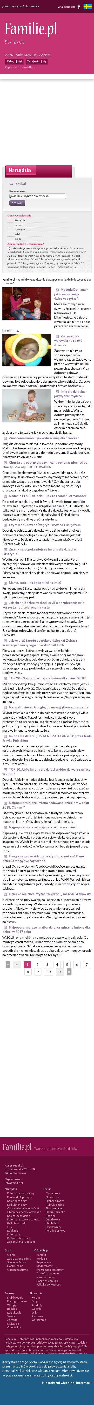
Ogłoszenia (53, 1193)
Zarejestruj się (36, 61)
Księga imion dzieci (19, 1215)
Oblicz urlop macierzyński (23, 1208)
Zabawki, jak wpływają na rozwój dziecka (68, 340)
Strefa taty (52, 1223)
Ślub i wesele (54, 1208)
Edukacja (13, 1230)
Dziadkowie (53, 1219)
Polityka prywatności (48, 1284)
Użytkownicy (53, 1226)
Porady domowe (55, 1230)
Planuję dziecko (55, 1211)
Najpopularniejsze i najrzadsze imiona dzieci (43, 827)
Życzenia (37, 1316)
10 (49, 972)
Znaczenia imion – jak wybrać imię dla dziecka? (44, 438)
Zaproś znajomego (47, 1273)
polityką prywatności (56, 1375)
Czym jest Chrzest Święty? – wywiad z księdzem (45, 525)
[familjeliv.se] (87, 7)
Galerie (36, 1308)
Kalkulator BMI (16, 1223)
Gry (9, 1226)
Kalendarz (13, 1234)
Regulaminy (43, 1262)
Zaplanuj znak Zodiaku (21, 1241)
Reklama (41, 1258)
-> (60, 972)
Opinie (11, 1254)
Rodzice (51, 1215)
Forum (18, 224)
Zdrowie (12, 1319)
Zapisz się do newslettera (20, 67)
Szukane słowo (17, 191)
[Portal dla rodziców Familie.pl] (31, 36)
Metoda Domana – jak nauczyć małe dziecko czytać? (71, 294)
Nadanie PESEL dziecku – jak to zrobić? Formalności (47, 496)
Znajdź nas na (67, 6)
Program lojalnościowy (50, 1269)
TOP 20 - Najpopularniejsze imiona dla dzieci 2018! (47, 678)
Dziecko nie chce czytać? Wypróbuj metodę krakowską (50, 894)
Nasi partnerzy (45, 1277)
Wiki (17, 234)
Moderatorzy (44, 1265)
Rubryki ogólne (55, 1204)
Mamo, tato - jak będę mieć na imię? (35, 583)
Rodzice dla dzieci (18, 1238)
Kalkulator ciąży (17, 1204)
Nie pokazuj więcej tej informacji (67, 1383)
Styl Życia (13, 1323)
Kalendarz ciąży (17, 1200)
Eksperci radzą (55, 1200)
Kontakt (41, 1254)
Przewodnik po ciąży (19, 1197)
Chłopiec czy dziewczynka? (23, 1211)
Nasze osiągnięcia (47, 1280)
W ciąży (12, 1305)
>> (69, 972)
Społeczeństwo (16, 1262)
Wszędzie (20, 220)
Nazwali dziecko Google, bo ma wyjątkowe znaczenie (48, 707)
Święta (11, 1316)
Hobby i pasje (15, 1265)
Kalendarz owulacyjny (20, 1193)
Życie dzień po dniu (19, 1258)
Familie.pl (8, 279)
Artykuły (20, 229)
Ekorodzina (53, 1197)
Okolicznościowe (17, 1269)
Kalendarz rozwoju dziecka (23, 1219)
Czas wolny (14, 1327)
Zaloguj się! (14, 61)
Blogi (18, 238)
